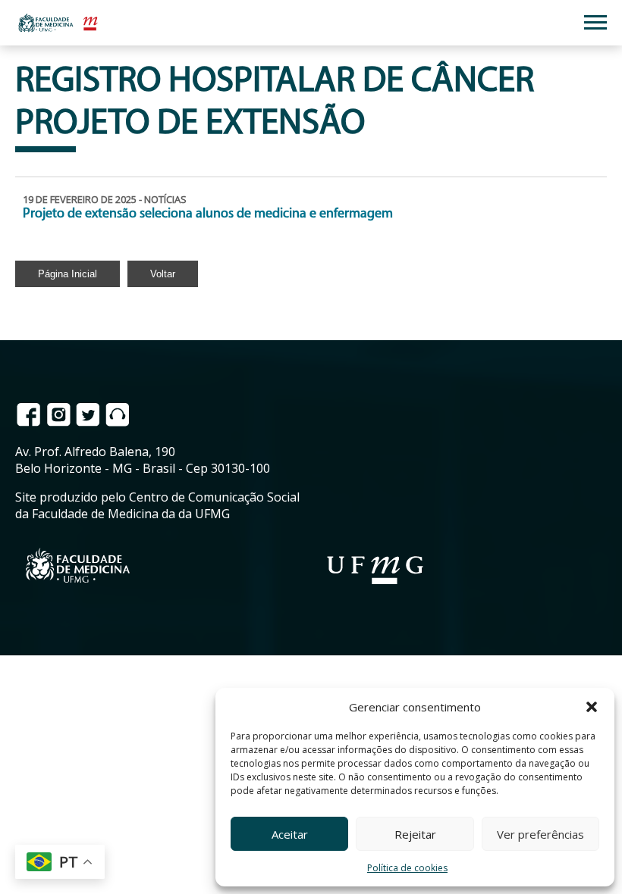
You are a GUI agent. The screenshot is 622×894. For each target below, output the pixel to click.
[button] (591, 706)
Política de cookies (407, 867)
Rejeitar (415, 834)
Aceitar (290, 834)
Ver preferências (540, 834)
